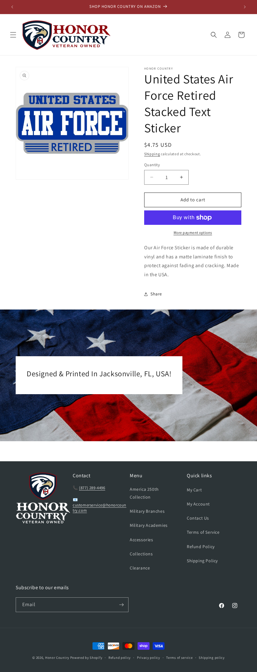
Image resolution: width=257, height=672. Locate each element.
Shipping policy (212, 657)
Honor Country (57, 657)
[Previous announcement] (12, 7)
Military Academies (149, 525)
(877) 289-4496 (92, 487)
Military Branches (147, 511)
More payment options (193, 232)
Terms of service (179, 657)
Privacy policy (148, 657)
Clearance (140, 568)
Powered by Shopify (86, 657)
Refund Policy (201, 546)
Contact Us (198, 518)
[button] (13, 35)
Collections (141, 554)
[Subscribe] (121, 604)
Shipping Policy (202, 561)
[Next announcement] (245, 7)
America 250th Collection (144, 493)
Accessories (141, 539)
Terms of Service (203, 532)
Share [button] (156, 294)
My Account (198, 504)
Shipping (152, 153)
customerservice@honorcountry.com (99, 507)
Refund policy (119, 657)
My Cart (194, 490)
